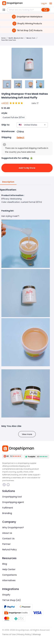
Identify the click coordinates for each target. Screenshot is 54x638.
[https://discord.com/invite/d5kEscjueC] (8, 484)
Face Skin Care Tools (8, 40)
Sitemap (37, 634)
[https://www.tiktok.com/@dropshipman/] (4, 484)
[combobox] (28, 125)
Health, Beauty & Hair (16, 38)
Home (3, 38)
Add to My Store (27, 168)
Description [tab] (8, 181)
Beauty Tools (30, 38)
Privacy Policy (24, 634)
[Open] (45, 125)
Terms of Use (9, 634)
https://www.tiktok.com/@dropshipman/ (4, 484)
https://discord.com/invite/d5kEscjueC (9, 484)
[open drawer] (50, 3)
